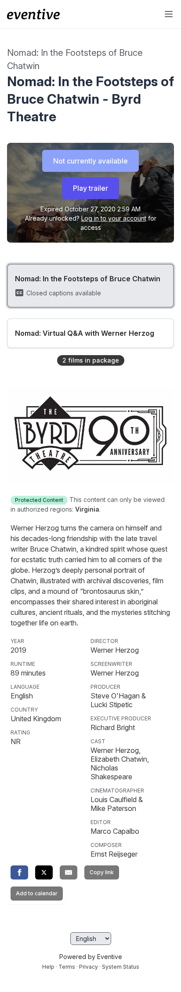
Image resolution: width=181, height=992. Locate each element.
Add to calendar (37, 893)
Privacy (88, 966)
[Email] (68, 872)
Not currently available (90, 160)
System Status (120, 966)
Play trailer (90, 188)
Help (48, 966)
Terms (66, 966)
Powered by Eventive (90, 956)
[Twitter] (44, 872)
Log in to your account (113, 218)
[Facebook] (19, 872)
